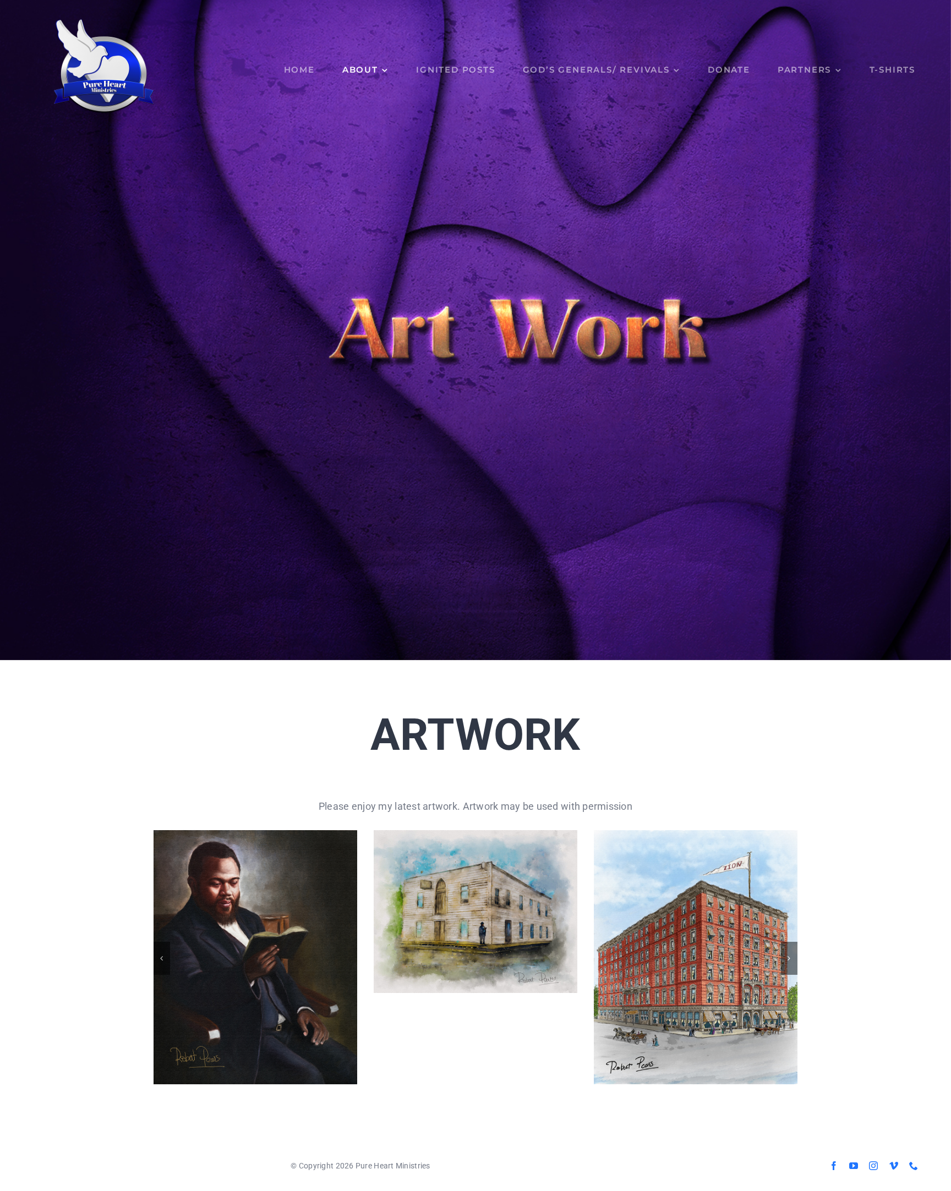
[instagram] (873, 1165)
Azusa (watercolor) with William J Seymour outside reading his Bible (475, 911)
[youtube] (853, 1165)
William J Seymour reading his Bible (255, 957)
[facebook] (833, 1165)
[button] (162, 958)
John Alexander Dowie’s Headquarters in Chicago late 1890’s (695, 957)
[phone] (913, 1165)
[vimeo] (893, 1165)
